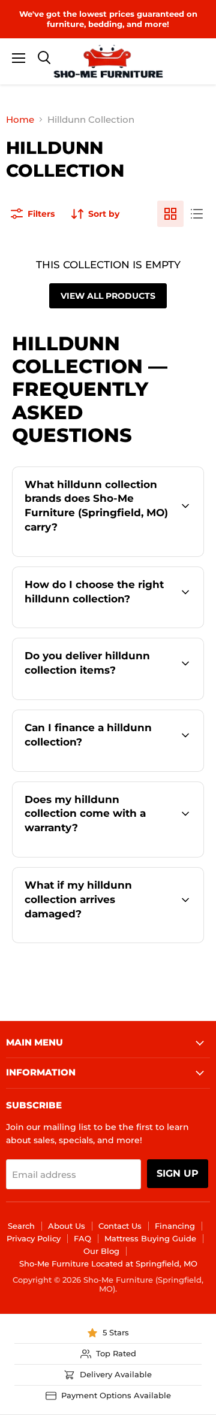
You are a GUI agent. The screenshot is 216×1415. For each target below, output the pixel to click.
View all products (108, 295)
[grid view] (170, 214)
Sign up (178, 1173)
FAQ (82, 1238)
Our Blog (101, 1251)
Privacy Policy (34, 1238)
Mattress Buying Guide (150, 1238)
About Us (66, 1226)
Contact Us (120, 1226)
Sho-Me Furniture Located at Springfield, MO (108, 1263)
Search (21, 1226)
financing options (121, 769)
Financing (175, 1226)
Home (20, 119)
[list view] (197, 214)
